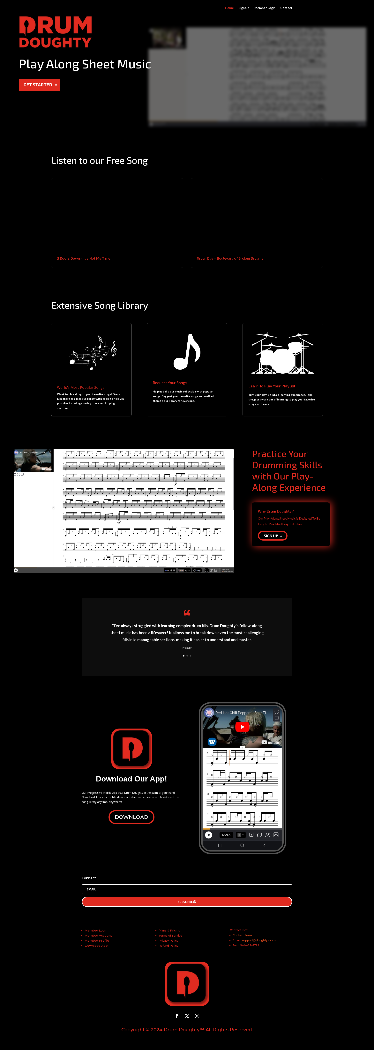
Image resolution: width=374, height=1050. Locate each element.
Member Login (264, 8)
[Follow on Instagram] (197, 1016)
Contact (286, 8)
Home (229, 8)
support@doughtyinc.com (260, 940)
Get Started (38, 84)
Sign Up (244, 8)
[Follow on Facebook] (177, 1016)
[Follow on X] (187, 1016)
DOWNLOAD (131, 817)
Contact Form (242, 935)
